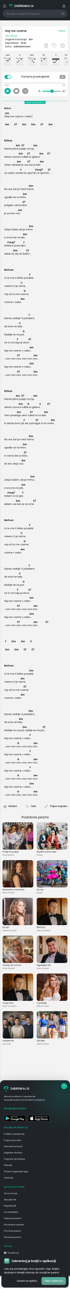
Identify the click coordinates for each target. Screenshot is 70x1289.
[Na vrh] (64, 1086)
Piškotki (8, 1165)
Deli (33, 806)
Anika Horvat (9, 930)
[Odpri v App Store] (39, 1118)
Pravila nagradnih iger (16, 1171)
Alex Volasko (44, 930)
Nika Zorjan (43, 1006)
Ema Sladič (9, 968)
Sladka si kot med (46, 851)
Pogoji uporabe (12, 1140)
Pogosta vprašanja (14, 1159)
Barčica (41, 927)
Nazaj (62, 30)
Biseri (40, 892)
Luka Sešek (43, 968)
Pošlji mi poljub (11, 851)
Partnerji (8, 1177)
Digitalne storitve (13, 1152)
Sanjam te (8, 1040)
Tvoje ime (8, 1003)
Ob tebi (41, 1040)
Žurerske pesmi (12, 1237)
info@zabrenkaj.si (15, 1108)
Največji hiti (10, 1205)
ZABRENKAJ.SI (19, 1089)
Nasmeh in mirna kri (13, 889)
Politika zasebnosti (14, 1134)
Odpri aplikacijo (53, 1281)
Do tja (6, 927)
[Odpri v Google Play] (15, 1118)
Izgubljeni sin (44, 965)
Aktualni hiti (10, 1199)
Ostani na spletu (27, 1281)
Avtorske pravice (13, 1146)
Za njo (40, 889)
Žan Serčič (11, 36)
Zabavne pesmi (12, 1218)
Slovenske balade (14, 1224)
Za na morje (10, 1193)
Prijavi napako (58, 806)
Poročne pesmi (12, 1230)
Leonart (7, 1043)
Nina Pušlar (9, 892)
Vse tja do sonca (12, 965)
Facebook (13, 1252)
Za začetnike (11, 1212)
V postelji (42, 1003)
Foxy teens (8, 855)
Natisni (12, 806)
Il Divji (39, 855)
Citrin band (43, 1043)
